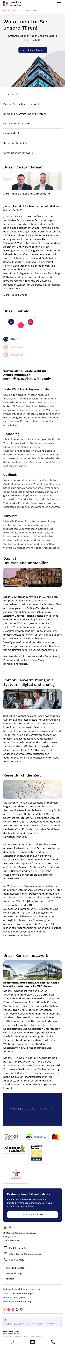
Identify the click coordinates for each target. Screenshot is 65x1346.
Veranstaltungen (14, 1273)
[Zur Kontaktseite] (12, 1341)
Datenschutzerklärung (15, 1289)
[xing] (8, 1309)
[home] (12, 3)
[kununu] (21, 1309)
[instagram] (13, 1309)
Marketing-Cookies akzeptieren (24, 1109)
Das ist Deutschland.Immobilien (22, 104)
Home (6, 10)
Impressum (36, 1289)
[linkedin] (4, 1309)
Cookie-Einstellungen (21, 1293)
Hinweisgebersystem (14, 1297)
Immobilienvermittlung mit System (24, 113)
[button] (58, 4)
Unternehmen (32, 10)
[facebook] (17, 1309)
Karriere (10, 1278)
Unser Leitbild (12, 133)
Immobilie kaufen (15, 1268)
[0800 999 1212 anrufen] (53, 1341)
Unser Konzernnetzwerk (18, 152)
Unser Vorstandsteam (16, 123)
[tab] (32, 340)
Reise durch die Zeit (15, 143)
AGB (5, 1293)
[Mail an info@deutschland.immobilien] (33, 1341)
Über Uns (17, 10)
